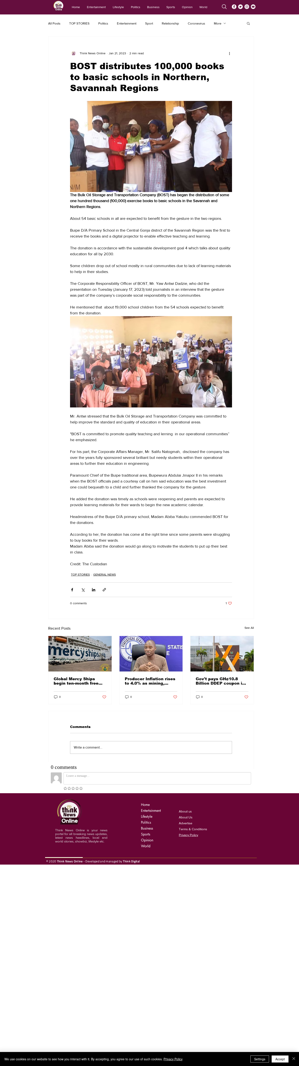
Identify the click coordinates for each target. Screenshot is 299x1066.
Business (147, 828)
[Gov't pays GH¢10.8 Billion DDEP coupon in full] (222, 653)
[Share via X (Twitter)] (83, 590)
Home (145, 804)
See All (249, 627)
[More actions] (229, 53)
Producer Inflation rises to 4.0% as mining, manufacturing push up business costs (150, 681)
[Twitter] (240, 6)
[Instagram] (246, 6)
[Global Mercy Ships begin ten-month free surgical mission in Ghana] (80, 653)
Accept (280, 1059)
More (217, 23)
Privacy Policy (173, 1059)
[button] (248, 23)
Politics (103, 23)
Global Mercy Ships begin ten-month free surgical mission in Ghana (76, 681)
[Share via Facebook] (72, 590)
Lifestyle (146, 816)
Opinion (147, 840)
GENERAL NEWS (104, 574)
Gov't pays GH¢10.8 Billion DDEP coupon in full (220, 681)
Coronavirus (196, 23)
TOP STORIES (79, 23)
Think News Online (70, 861)
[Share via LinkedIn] (93, 590)
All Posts (54, 23)
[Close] (293, 1058)
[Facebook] (234, 6)
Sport (149, 23)
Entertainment (126, 23)
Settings (259, 1059)
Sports (145, 834)
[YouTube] (253, 6)
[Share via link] (104, 590)
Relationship (170, 23)
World (145, 846)
